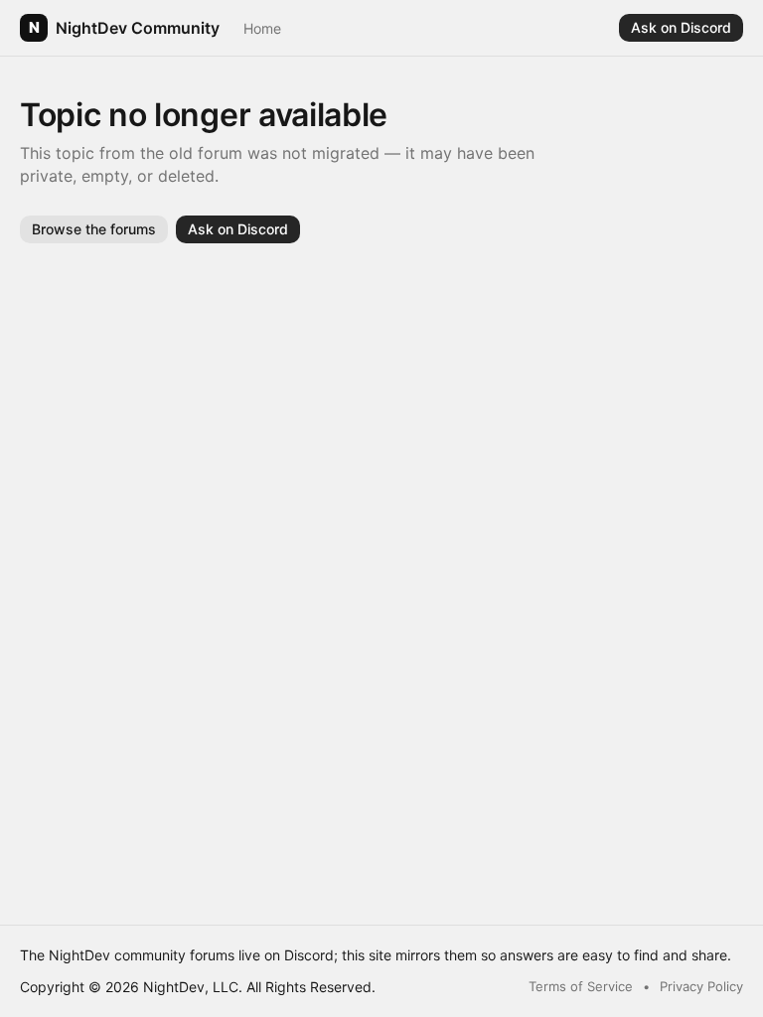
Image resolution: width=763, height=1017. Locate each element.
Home (262, 28)
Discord (309, 954)
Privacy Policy (701, 986)
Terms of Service (581, 986)
